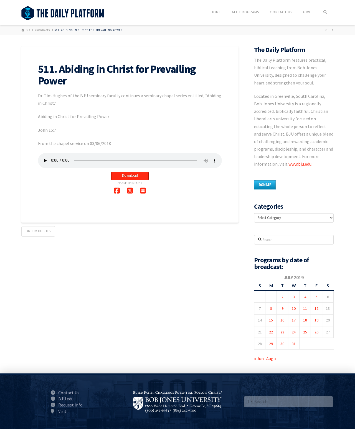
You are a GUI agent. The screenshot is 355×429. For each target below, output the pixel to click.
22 (271, 332)
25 (305, 332)
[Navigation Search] (325, 12)
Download (130, 175)
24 (294, 332)
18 (305, 320)
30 (282, 343)
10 (294, 308)
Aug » (271, 358)
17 (294, 320)
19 (316, 320)
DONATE (265, 184)
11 (305, 308)
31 (294, 343)
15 (271, 320)
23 (282, 332)
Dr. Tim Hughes (38, 231)
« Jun (259, 358)
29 (271, 343)
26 (316, 332)
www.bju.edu (299, 164)
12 (316, 308)
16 (282, 320)
